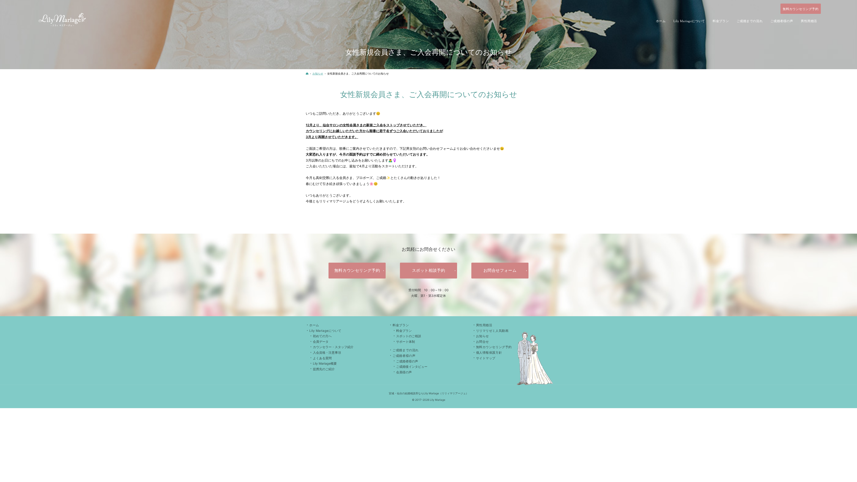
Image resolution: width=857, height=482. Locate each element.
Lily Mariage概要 (325, 363)
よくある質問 (322, 358)
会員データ (321, 341)
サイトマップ (485, 358)
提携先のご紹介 (324, 369)
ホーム (314, 325)
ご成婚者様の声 (407, 361)
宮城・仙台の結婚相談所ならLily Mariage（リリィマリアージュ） (428, 393)
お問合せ (482, 341)
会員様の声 (404, 372)
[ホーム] (307, 73)
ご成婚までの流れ (405, 350)
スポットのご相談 (408, 336)
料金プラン (404, 330)
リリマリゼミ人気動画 (492, 330)
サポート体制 (405, 341)
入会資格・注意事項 (327, 352)
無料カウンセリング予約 (494, 347)
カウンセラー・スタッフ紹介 (333, 347)
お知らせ (482, 336)
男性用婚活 (484, 325)
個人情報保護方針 (489, 352)
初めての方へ (322, 336)
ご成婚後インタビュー (411, 366)
